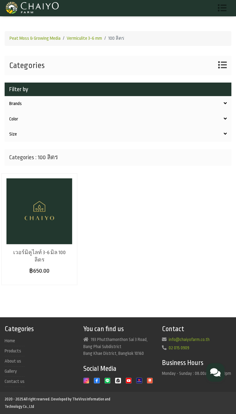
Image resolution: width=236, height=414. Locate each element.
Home (10, 340)
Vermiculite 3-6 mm (84, 38)
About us (13, 361)
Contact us (15, 381)
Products (13, 351)
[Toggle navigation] (224, 8)
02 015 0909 (179, 347)
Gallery (11, 371)
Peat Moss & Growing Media (35, 38)
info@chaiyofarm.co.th (189, 339)
